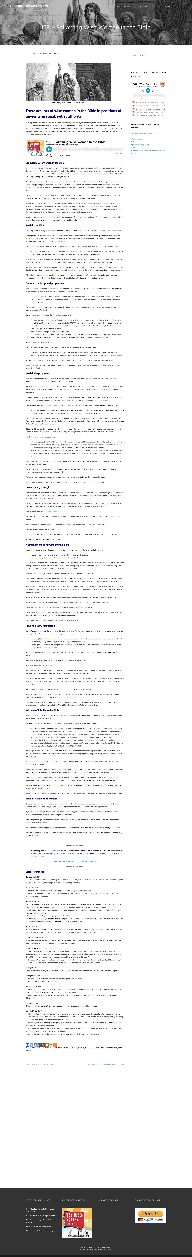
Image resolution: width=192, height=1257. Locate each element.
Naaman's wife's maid (108, 1048)
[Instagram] (35, 1045)
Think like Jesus (137, 139)
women (28, 1050)
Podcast (39, 1048)
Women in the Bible (51, 1048)
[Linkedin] (39, 1045)
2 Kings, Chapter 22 (53, 405)
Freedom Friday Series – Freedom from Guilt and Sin (148, 152)
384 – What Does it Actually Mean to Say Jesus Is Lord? (40, 1210)
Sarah (120, 1048)
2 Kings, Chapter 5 (52, 511)
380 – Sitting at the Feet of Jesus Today (39, 1231)
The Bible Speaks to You (29, 6)
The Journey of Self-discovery (143, 133)
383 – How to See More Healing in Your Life (40, 1216)
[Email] (47, 1045)
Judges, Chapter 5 (32, 365)
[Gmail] (51, 1045)
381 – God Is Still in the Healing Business (39, 1226)
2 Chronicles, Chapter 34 (73, 405)
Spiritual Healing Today (140, 144)
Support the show (89, 861)
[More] (55, 1045)
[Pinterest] (43, 1045)
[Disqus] (75, 1101)
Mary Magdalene (92, 1048)
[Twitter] (31, 1045)
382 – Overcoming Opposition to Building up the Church (41, 1221)
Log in (109, 1250)
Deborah (74, 1048)
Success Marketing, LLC (97, 1250)
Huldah (81, 1048)
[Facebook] (27, 1045)
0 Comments (57, 54)
